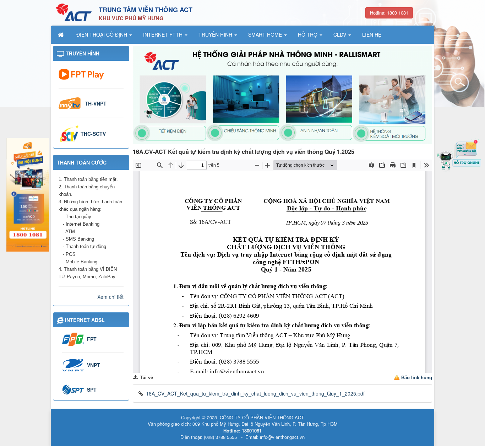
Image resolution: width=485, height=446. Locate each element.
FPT (92, 339)
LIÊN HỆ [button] (371, 34)
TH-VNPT (96, 103)
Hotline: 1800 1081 (389, 12)
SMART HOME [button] (265, 34)
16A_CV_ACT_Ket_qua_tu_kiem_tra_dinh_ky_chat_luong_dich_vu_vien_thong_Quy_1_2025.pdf (255, 393)
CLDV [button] (340, 34)
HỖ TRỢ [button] (308, 34)
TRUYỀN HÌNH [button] (216, 34)
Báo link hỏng (416, 377)
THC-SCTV (93, 133)
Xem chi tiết (110, 296)
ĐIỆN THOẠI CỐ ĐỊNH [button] (102, 34)
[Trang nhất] (61, 34)
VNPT (93, 365)
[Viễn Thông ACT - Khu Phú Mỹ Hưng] (74, 11)
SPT (92, 389)
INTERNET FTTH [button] (163, 34)
